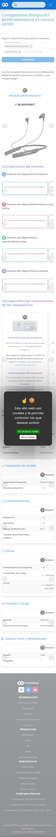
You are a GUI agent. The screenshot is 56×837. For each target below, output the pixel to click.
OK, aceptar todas (28, 431)
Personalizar (28, 437)
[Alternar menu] (50, 4)
